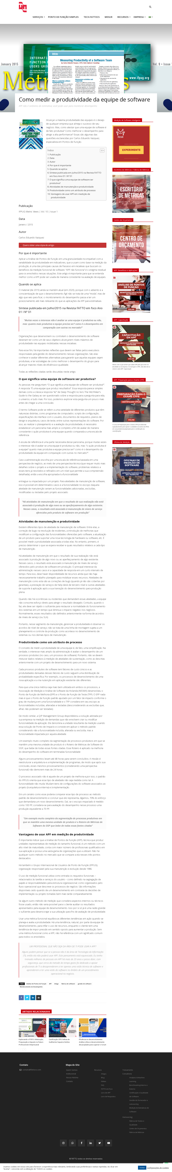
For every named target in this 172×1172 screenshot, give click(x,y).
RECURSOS (123, 17)
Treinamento (127, 1070)
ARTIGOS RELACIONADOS (36, 1011)
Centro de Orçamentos (138, 1128)
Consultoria (127, 1074)
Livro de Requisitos (108, 1096)
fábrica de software (68, 984)
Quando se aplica (58, 169)
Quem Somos (71, 1070)
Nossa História (72, 1077)
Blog (102, 1077)
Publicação (55, 154)
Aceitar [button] (142, 1167)
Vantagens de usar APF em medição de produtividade (70, 196)
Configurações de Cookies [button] (158, 1168)
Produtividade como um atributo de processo (73, 190)
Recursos (98, 1070)
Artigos (103, 1074)
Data (52, 158)
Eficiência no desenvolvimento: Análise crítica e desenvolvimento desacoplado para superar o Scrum (92, 1042)
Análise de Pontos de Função (36, 984)
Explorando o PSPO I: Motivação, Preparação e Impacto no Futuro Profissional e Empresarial (31, 1042)
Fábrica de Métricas (136, 1132)
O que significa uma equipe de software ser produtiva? (71, 181)
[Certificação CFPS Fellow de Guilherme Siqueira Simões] (62, 1027)
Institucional (71, 1074)
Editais (103, 1081)
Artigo (56, 984)
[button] (150, 7)
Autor (52, 161)
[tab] (62, 245)
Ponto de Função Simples (63, 17)
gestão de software (84, 984)
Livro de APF (105, 1093)
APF (50, 984)
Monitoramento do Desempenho (31, 987)
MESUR (108, 17)
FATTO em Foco (107, 1089)
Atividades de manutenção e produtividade (72, 186)
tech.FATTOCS (92, 17)
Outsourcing (127, 1117)
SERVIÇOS (38, 17)
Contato (69, 1081)
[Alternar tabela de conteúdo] (101, 150)
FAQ (102, 1085)
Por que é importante (60, 165)
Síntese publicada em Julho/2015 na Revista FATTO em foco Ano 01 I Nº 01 (75, 174)
